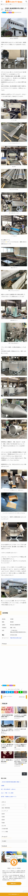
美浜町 (3, 819)
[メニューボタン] (1, 1)
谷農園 (2, 785)
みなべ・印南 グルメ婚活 (7, 792)
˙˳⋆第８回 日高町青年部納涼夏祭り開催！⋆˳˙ (11, 781)
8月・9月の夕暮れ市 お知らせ (8, 789)
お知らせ (4, 802)
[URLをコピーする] (25, 692)
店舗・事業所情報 (6, 807)
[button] (3, 692)
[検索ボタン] (26, 1)
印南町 (3, 822)
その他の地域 (5, 828)
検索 (24, 773)
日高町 (10, 12)
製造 (7, 12)
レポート (4, 12)
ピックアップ (5, 810)
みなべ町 (4, 825)
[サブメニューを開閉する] (25, 805)
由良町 (3, 813)
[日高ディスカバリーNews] (14, 1)
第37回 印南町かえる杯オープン (8, 796)
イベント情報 (5, 831)
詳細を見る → (14, 883)
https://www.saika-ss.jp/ (15, 637)
